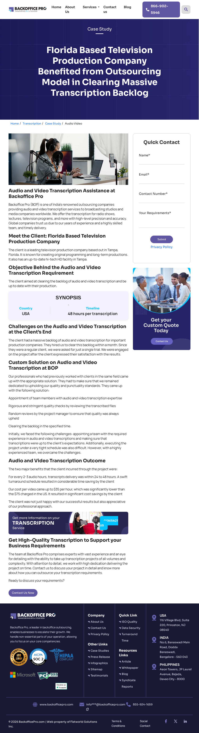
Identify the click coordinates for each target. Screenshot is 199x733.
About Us (70, 9)
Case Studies (100, 650)
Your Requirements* (155, 213)
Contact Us (98, 628)
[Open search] (186, 9)
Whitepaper (130, 667)
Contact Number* (153, 194)
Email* (144, 174)
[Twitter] (175, 721)
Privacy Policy (162, 247)
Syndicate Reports (129, 683)
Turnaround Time (130, 637)
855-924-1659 (143, 704)
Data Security (131, 628)
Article (126, 661)
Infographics (99, 663)
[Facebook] (165, 721)
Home (56, 7)
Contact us (109, 9)
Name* (144, 155)
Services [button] (90, 7)
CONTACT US (109, 523)
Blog (127, 7)
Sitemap (96, 669)
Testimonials (99, 675)
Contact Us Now (23, 593)
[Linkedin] (185, 721)
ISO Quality (129, 621)
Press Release (100, 657)
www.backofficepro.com (56, 704)
